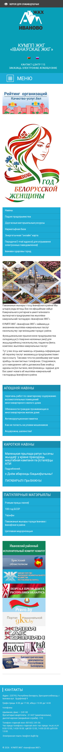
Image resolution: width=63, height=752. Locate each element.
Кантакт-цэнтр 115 (33, 64)
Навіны (9, 210)
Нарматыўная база (15, 229)
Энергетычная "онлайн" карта (21, 235)
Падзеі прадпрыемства (18, 216)
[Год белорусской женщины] (31, 162)
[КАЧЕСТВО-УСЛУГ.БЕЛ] (26, 102)
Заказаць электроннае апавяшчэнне (33, 68)
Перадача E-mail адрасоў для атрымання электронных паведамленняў (28, 243)
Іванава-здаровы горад (18, 251)
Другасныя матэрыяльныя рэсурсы (25, 223)
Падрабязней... (13, 468)
